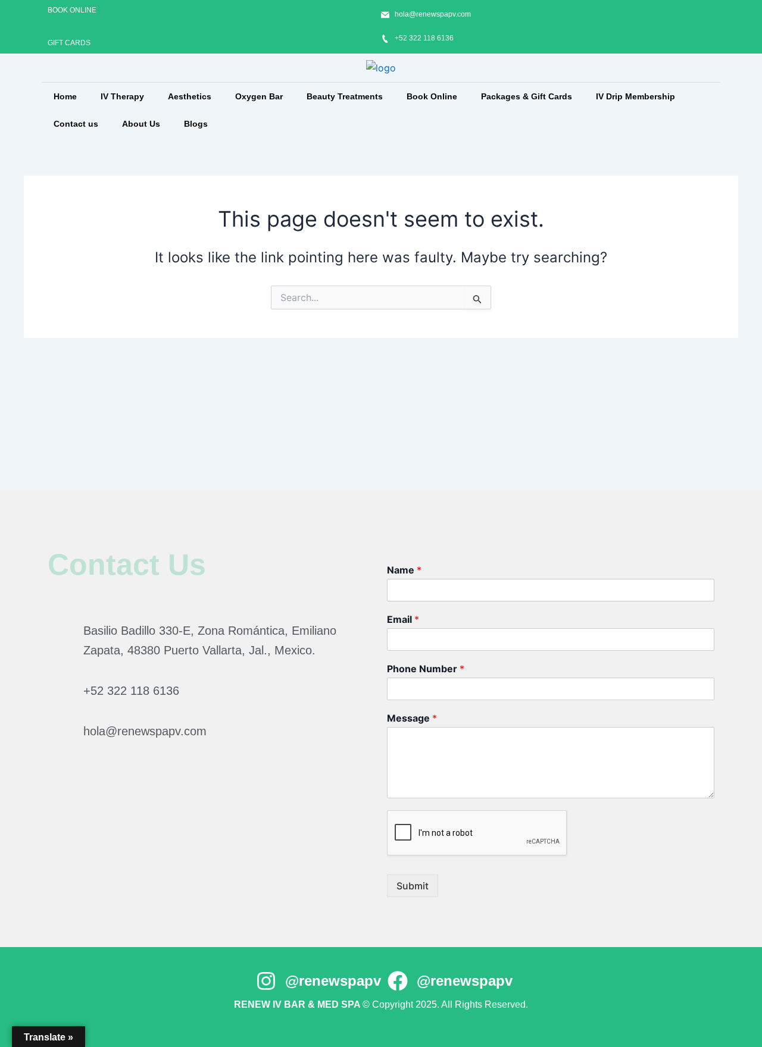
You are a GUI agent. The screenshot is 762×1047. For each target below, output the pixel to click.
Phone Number (425, 669)
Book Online (432, 96)
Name (404, 570)
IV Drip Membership (635, 96)
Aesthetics (189, 96)
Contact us (76, 123)
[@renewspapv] (266, 981)
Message (412, 718)
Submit (412, 886)
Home (65, 96)
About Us (141, 123)
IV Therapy (122, 96)
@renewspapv (333, 981)
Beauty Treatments (345, 96)
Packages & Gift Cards (526, 96)
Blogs (196, 123)
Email (403, 619)
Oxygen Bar (259, 96)
